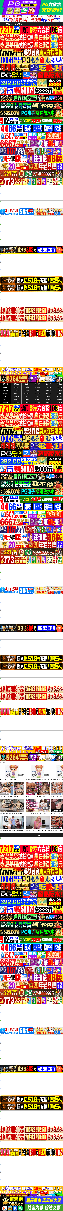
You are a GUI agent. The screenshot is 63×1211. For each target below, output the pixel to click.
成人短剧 (37, 402)
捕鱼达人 (16, 393)
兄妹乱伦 (26, 402)
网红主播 (26, 384)
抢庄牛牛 (26, 393)
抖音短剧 (16, 396)
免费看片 (5, 402)
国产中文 (16, 402)
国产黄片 (16, 399)
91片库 (48, 396)
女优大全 (59, 396)
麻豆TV (27, 396)
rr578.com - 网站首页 (13, 24)
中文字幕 (26, 387)
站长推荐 (5, 390)
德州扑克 (37, 393)
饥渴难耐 (26, 390)
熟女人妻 (26, 399)
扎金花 (59, 393)
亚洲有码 (48, 384)
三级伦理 (16, 387)
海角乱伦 (59, 399)
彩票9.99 (48, 393)
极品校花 (48, 402)
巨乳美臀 (37, 387)
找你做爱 (37, 390)
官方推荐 (5, 393)
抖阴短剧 (59, 402)
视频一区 (5, 384)
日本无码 (37, 384)
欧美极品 (59, 384)
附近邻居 (16, 390)
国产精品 (16, 384)
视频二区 (5, 387)
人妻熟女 (48, 387)
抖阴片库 (5, 399)
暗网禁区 (48, 399)
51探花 (38, 396)
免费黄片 (37, 399)
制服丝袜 (59, 387)
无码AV (5, 396)
